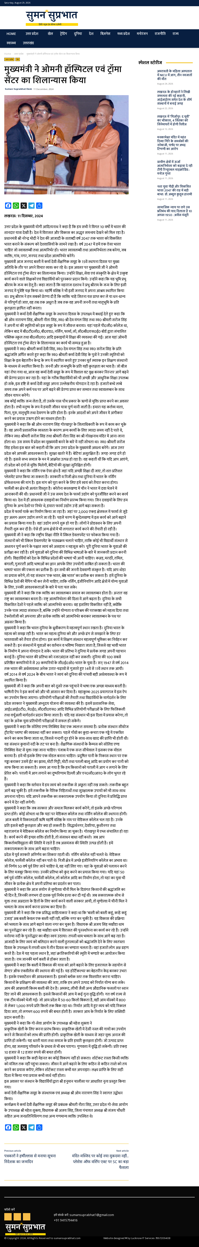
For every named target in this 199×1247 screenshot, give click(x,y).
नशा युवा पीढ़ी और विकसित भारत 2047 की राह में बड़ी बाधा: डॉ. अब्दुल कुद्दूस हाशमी (174, 190)
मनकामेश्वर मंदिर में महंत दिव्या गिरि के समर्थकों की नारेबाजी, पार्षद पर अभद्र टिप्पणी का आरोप (172, 143)
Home (7, 53)
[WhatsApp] (17, 1216)
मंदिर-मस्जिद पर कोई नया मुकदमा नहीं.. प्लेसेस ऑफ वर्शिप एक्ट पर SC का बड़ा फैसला (100, 1162)
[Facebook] (179, 3)
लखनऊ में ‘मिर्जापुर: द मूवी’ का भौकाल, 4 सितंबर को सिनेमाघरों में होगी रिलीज (173, 120)
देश (18, 59)
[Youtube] (192, 3)
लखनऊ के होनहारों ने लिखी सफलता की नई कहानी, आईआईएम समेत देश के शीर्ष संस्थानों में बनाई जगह (174, 97)
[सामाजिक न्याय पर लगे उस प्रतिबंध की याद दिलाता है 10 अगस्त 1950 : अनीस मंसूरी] (146, 211)
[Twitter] (186, 3)
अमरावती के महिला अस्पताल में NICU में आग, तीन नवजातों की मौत (174, 75)
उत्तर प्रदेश (19, 53)
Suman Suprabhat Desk (18, 88)
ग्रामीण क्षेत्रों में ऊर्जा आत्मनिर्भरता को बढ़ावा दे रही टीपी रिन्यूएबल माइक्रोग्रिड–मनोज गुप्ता (174, 167)
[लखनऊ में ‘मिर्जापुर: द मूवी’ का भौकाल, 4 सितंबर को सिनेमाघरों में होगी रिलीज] (146, 120)
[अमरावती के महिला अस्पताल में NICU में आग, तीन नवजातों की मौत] (146, 75)
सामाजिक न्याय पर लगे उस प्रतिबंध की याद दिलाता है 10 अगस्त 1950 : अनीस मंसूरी (174, 211)
